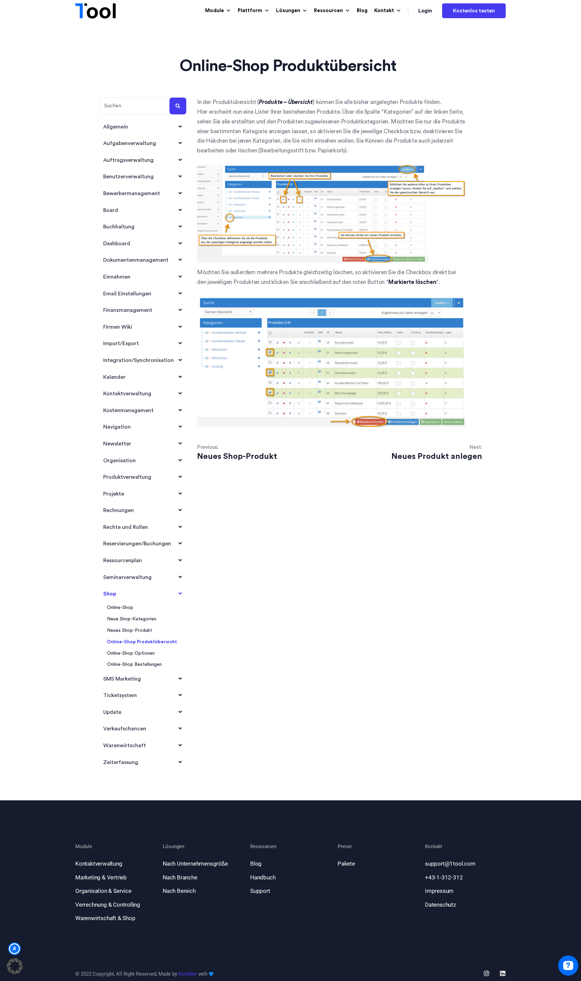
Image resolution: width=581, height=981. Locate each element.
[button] (15, 966)
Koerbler (187, 974)
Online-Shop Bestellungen (134, 664)
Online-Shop (120, 607)
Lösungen (288, 10)
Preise (344, 846)
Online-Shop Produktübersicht (142, 642)
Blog (362, 10)
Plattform (250, 10)
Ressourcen (328, 10)
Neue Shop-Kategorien (131, 619)
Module (214, 10)
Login (425, 10)
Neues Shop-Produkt (129, 630)
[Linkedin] (503, 973)
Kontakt (384, 10)
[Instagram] (486, 973)
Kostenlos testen (474, 10)
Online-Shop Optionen (131, 653)
